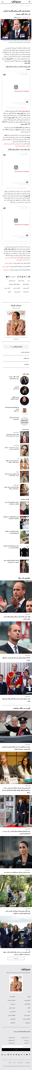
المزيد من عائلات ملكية (22, 708)
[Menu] (29, 1)
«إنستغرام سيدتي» (9, 263)
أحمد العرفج (16, 411)
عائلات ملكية (21, 281)
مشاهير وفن (26, 1040)
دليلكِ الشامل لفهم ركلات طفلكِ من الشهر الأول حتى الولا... (11, 488)
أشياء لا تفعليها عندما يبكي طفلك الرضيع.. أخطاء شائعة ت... (12, 474)
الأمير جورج (7, 288)
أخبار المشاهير (12, 281)
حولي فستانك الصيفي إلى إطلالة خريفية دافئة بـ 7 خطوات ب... (12, 461)
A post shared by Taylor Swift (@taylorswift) (16, 188)
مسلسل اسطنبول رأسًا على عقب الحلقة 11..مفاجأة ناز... (12, 503)
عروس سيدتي (27, 1015)
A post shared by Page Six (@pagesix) (16, 107)
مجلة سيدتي (12, 996)
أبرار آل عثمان (16, 389)
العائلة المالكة (26, 284)
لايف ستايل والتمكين (25, 1037)
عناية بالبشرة (16, 445)
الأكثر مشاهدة (25, 499)
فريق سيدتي (12, 1011)
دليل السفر (27, 1023)
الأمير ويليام (26, 288)
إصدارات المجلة (16, 305)
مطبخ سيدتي (27, 1000)
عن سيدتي (13, 1004)
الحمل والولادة (16, 485)
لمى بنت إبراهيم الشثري (14, 379)
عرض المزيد (16, 958)
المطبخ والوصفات (11, 1040)
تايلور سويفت (23, 191)
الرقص (9, 292)
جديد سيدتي (25, 429)
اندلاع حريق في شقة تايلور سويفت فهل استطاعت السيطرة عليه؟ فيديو (17, 145)
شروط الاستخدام (27, 1062)
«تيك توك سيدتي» (6, 266)
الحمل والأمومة (11, 1043)
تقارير (29, 1011)
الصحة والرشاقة (11, 1037)
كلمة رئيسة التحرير (17, 347)
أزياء (18, 459)
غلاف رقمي (12, 1019)
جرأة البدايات (26, 364)
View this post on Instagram (22, 91)
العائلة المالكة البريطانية (14, 284)
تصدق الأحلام (26, 358)
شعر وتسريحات (16, 432)
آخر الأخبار (13, 1023)
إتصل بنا (10, 1062)
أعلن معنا (14, 1062)
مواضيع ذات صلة (24, 578)
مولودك (17, 472)
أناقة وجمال (26, 1043)
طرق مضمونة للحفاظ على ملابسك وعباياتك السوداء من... (11, 547)
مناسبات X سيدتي (11, 1000)
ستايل (29, 1008)
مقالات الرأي (26, 374)
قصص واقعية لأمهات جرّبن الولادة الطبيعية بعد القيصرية (11, 518)
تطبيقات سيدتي (11, 1015)
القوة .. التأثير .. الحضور (25, 352)
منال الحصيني (16, 419)
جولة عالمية (26, 292)
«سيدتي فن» (6, 270)
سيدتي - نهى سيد (26, 18)
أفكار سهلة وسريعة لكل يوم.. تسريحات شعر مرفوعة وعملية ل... (12, 435)
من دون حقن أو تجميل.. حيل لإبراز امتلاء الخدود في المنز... (12, 448)
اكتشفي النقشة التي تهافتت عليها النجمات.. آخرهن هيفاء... (11, 561)
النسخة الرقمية (16, 339)
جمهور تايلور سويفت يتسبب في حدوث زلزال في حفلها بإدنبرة (17, 259)
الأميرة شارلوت (16, 288)
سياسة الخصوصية (20, 1062)
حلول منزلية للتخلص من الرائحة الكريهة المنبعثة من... (12, 532)
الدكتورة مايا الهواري (15, 399)
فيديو (28, 996)
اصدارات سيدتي (26, 1019)
